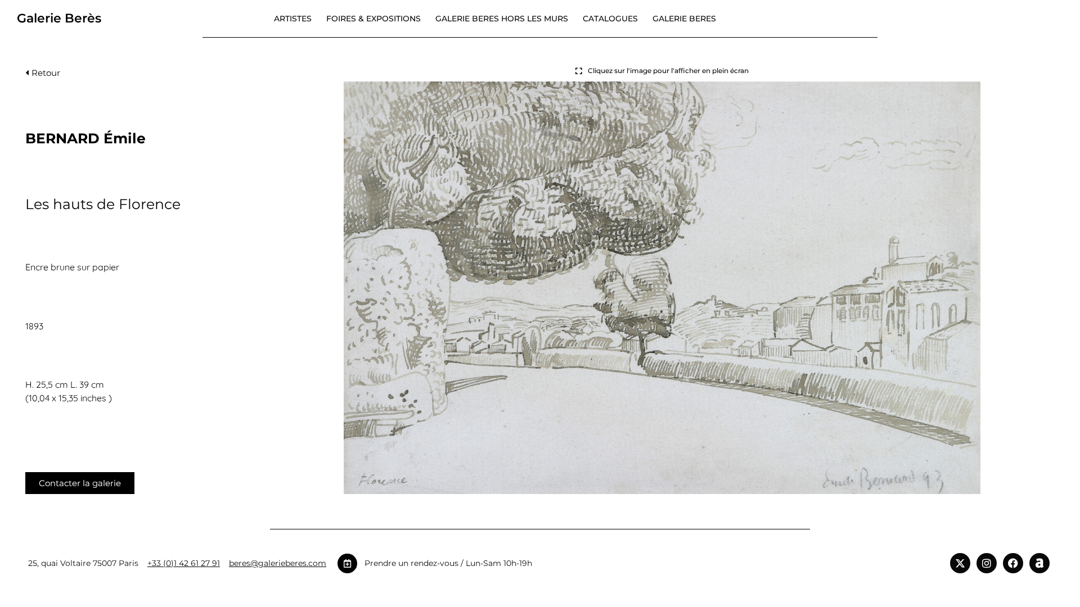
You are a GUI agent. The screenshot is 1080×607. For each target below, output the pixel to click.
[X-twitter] (960, 563)
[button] (42, 76)
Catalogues (610, 18)
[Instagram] (986, 563)
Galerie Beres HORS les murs (501, 18)
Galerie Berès (59, 18)
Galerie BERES (684, 18)
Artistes (293, 18)
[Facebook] (1013, 563)
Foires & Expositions (373, 18)
